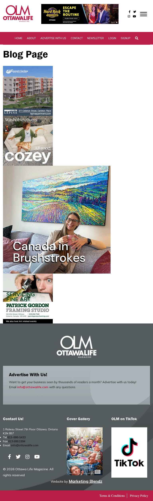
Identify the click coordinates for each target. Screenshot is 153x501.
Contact (77, 38)
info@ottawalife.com (32, 387)
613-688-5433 (16, 437)
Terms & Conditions (112, 495)
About (31, 38)
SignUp (125, 38)
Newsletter (95, 38)
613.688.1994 (16, 441)
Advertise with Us (53, 38)
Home (18, 38)
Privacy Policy (139, 495)
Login (112, 38)
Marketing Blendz (85, 481)
